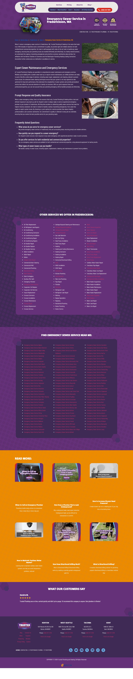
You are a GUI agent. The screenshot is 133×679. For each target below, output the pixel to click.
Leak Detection (59, 276)
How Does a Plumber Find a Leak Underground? (66, 506)
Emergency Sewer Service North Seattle (35, 367)
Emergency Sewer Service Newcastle (65, 394)
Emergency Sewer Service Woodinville (34, 353)
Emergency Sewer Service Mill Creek (65, 424)
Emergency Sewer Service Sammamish (66, 402)
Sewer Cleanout (91, 230)
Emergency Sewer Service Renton (96, 399)
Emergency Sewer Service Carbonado (34, 429)
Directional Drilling (29, 271)
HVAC (56, 263)
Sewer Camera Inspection (94, 227)
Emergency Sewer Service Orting (33, 413)
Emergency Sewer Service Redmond (34, 372)
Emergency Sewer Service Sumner (64, 345)
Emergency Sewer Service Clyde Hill (34, 399)
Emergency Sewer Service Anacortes (34, 389)
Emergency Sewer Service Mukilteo (96, 383)
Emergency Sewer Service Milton (95, 375)
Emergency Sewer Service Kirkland (64, 359)
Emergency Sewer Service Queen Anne (65, 364)
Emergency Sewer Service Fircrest (64, 413)
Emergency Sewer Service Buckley (33, 380)
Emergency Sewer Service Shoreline (96, 361)
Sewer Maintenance (92, 235)
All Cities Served (87, 10)
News (21, 636)
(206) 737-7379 (48, 633)
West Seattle (62, 10)
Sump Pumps (90, 260)
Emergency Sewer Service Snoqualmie (65, 367)
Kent (69, 10)
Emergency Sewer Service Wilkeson (65, 378)
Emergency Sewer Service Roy (32, 386)
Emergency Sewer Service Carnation (96, 345)
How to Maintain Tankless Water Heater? (29, 561)
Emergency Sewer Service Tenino (64, 348)
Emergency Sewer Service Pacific (33, 369)
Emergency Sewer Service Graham (64, 418)
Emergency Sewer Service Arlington (33, 418)
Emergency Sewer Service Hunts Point (97, 350)
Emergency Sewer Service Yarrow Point (35, 378)
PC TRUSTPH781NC (113, 32)
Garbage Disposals (60, 233)
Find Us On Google (45, 637)
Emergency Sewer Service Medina (33, 427)
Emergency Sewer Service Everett (64, 421)
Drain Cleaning (28, 273)
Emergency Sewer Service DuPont (64, 410)
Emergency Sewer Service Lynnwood (97, 394)
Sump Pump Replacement (94, 257)
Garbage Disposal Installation (63, 227)
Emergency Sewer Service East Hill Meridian (99, 367)
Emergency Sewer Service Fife (95, 356)
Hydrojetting (58, 271)
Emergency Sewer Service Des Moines (97, 348)
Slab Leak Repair (91, 244)
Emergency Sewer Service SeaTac (96, 353)
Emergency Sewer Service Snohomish (34, 394)
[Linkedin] (92, 650)
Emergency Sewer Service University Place (35, 416)
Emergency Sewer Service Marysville (65, 383)
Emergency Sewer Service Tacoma (96, 405)
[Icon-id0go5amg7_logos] (71, 650)
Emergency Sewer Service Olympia (96, 364)
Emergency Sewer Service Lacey (95, 397)
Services (59, 5)
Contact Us (28, 633)
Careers (28, 642)
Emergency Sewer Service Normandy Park (66, 361)
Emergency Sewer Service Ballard (33, 359)
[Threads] (103, 650)
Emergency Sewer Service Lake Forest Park (67, 391)
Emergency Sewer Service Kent (95, 402)
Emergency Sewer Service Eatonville (65, 372)
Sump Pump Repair (92, 254)
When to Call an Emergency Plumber (29, 505)
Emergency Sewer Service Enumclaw (65, 399)
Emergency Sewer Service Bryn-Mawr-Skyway (36, 397)
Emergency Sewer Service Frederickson (66, 375)
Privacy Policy (21, 642)
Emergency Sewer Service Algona (33, 345)
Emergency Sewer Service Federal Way (97, 369)
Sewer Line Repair (92, 233)
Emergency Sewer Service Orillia (95, 359)
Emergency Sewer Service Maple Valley (34, 350)
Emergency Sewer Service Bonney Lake (66, 408)
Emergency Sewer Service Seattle (96, 408)
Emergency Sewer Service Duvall (64, 389)
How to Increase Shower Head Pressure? (104, 502)
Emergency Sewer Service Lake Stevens (66, 380)
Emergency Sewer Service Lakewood (34, 383)
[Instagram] (98, 650)
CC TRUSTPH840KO (94, 32)
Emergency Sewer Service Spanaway (34, 356)
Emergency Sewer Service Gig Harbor (65, 416)
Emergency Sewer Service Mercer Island (35, 408)
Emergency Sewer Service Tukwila (33, 375)
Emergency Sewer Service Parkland (96, 378)
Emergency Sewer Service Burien (33, 424)
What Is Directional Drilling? (104, 564)
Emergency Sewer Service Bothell (64, 432)
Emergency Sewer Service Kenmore (96, 372)
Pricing (69, 5)
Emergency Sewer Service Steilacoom (97, 380)
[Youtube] (76, 650)
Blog (89, 5)
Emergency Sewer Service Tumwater (65, 427)
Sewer (88, 224)
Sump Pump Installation (93, 252)
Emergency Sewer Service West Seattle (66, 405)
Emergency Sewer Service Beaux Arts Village (67, 429)
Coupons (28, 636)
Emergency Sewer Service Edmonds (34, 391)
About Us (80, 5)
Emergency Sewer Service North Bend (34, 364)
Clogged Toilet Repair (29, 260)
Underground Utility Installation (95, 279)
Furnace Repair (28, 303)
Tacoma (76, 10)
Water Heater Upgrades (93, 295)
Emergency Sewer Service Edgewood (97, 391)
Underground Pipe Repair (94, 276)
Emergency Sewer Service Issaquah (34, 361)
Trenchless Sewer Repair (93, 268)
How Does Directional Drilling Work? (66, 564)
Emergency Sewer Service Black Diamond (35, 348)
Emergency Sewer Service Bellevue (33, 421)
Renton (52, 10)
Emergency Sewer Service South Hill (34, 432)
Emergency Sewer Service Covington (34, 402)
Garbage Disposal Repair (62, 230)
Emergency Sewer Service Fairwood (65, 356)
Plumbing (58, 287)
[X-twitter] (87, 650)
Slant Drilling (90, 246)
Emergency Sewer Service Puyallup (65, 397)
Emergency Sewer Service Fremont (33, 405)
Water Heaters (90, 298)
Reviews (28, 639)
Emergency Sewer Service (31, 284)
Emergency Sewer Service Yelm (95, 386)
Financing (21, 639)
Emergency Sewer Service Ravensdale (97, 389)
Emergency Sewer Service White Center (35, 410)
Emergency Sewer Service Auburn (64, 386)
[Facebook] (81, 650)
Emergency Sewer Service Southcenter (66, 369)
